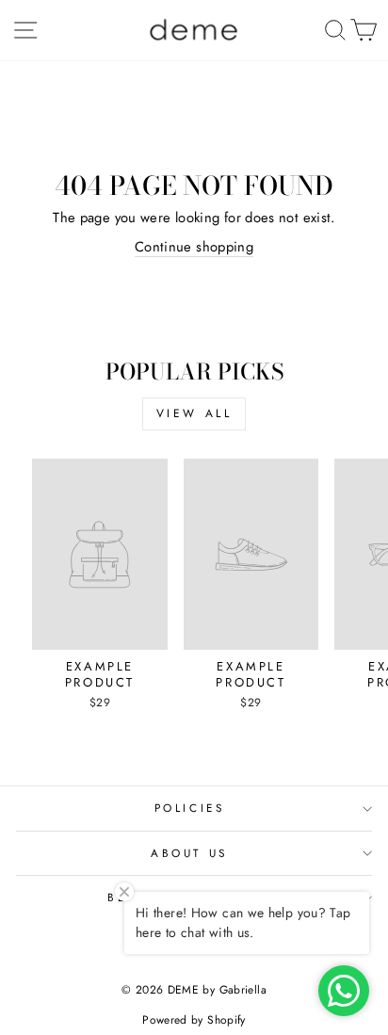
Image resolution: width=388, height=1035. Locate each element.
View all (194, 413)
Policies (189, 808)
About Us (189, 853)
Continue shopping (194, 247)
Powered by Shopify (194, 1019)
